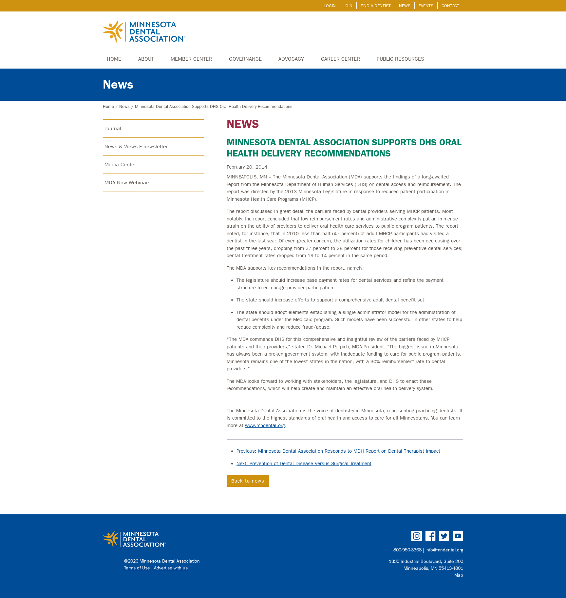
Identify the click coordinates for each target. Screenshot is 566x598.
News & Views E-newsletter (136, 146)
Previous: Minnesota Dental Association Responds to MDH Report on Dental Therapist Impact (338, 451)
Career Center (340, 59)
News (404, 5)
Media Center (120, 164)
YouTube (458, 536)
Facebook (430, 536)
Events (426, 5)
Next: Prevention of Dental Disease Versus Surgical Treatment (303, 463)
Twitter (444, 536)
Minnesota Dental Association (144, 32)
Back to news (247, 481)
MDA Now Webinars (127, 182)
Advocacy (291, 59)
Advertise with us (171, 568)
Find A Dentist (376, 5)
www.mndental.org (265, 425)
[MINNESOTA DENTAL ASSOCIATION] (190, 539)
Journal (112, 128)
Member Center (191, 59)
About (146, 59)
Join (348, 5)
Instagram (416, 536)
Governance (245, 59)
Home (114, 59)
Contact (450, 5)
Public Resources (400, 59)
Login (330, 5)
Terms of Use (137, 568)
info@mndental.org (444, 550)
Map (458, 575)
